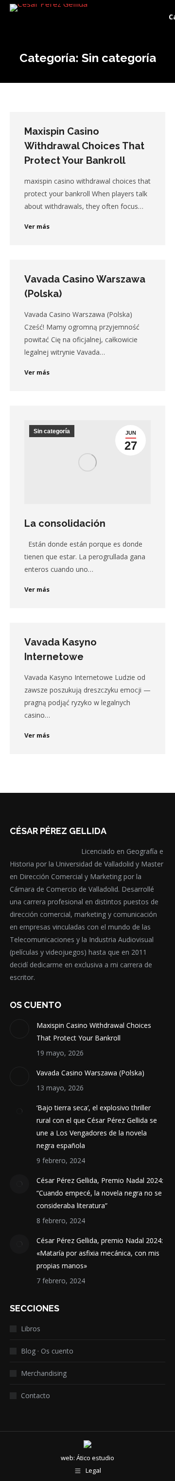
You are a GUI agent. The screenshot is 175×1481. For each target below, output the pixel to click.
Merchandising (44, 1373)
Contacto (35, 1395)
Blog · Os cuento (47, 1350)
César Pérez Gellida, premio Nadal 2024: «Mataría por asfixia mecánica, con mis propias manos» (99, 1253)
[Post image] (19, 1029)
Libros (30, 1328)
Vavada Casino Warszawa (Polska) (90, 1072)
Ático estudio (95, 1457)
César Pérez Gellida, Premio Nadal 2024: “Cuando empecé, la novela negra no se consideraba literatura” (99, 1193)
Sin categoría (52, 431)
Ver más (37, 226)
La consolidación (64, 523)
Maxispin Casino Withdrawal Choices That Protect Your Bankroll (84, 146)
